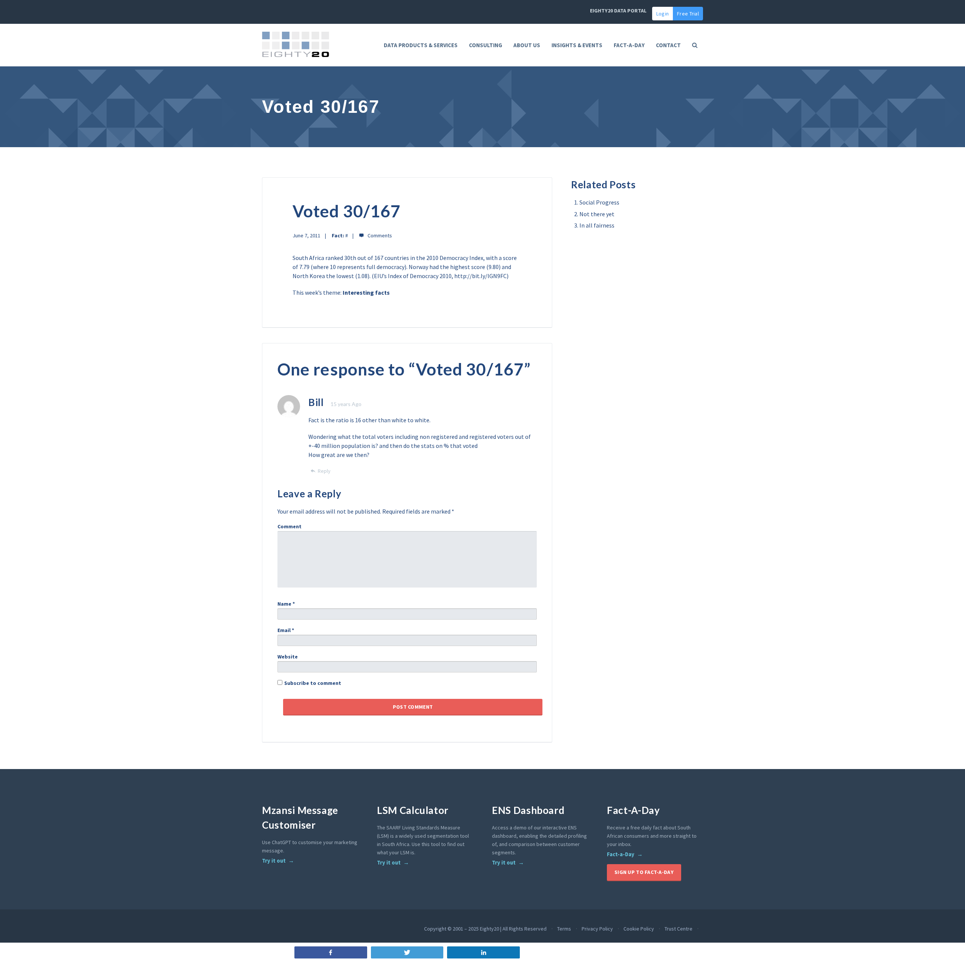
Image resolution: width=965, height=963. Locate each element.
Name (286, 603)
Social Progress (599, 202)
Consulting (485, 45)
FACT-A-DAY (629, 45)
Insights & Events (576, 45)
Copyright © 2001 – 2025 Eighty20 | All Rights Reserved (485, 928)
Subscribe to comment (312, 683)
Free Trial (688, 13)
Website (287, 656)
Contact (668, 45)
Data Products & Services (421, 45)
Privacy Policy (597, 928)
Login (662, 13)
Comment (289, 526)
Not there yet (596, 214)
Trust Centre (678, 928)
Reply (324, 471)
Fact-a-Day (620, 854)
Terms (564, 928)
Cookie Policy (638, 928)
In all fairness (596, 225)
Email (285, 630)
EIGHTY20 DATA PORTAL (618, 10)
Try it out (274, 860)
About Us (526, 45)
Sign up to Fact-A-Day (644, 872)
